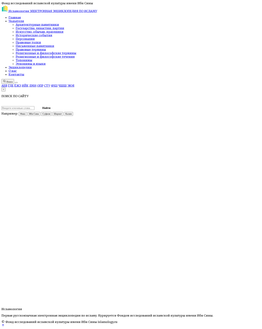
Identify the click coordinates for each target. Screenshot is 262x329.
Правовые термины (31, 49)
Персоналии (25, 39)
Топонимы (24, 60)
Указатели (16, 21)
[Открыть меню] (16, 82)
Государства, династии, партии (40, 28)
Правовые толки (28, 42)
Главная (15, 17)
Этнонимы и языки (31, 63)
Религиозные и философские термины (46, 53)
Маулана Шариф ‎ (18, 298)
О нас (13, 71)
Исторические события (34, 35)
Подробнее (36, 320)
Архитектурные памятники (37, 24)
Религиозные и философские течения (45, 56)
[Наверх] (3, 326)
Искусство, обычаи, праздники (39, 31)
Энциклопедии (20, 67)
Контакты (16, 74)
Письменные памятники (35, 46)
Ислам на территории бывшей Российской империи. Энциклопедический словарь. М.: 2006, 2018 (119, 323)
